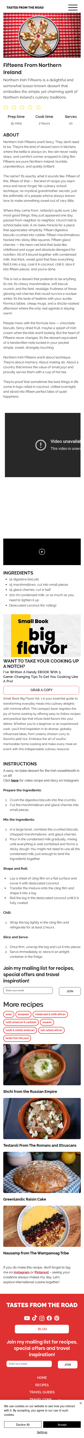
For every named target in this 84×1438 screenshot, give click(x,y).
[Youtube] (27, 1318)
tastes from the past (17, 1038)
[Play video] (42, 552)
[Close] (78, 1405)
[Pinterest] (56, 1318)
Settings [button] (42, 1432)
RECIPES (42, 1385)
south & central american (20, 1030)
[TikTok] (34, 1318)
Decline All (23, 1424)
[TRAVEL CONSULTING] (60, 1399)
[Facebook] (49, 1318)
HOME (42, 1378)
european (23, 1014)
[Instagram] (42, 1318)
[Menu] (72, 7)
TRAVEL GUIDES (42, 1392)
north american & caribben (21, 1022)
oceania (47, 1022)
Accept (62, 1424)
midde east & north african (50, 1014)
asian (9, 1014)
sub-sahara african (51, 1030)
